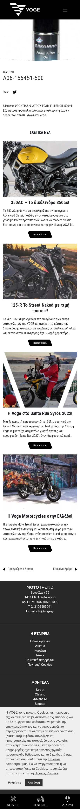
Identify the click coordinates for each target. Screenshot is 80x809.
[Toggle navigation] (65, 9)
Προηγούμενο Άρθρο (20, 569)
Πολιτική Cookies (40, 664)
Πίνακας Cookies (46, 773)
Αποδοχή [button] (34, 782)
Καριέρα (40, 650)
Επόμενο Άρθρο (63, 569)
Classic (40, 694)
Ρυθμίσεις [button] (14, 782)
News (40, 655)
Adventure (40, 699)
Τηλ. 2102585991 (40, 606)
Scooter (40, 704)
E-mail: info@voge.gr (40, 611)
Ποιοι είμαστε (40, 641)
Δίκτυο (40, 646)
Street (40, 690)
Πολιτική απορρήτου (40, 660)
